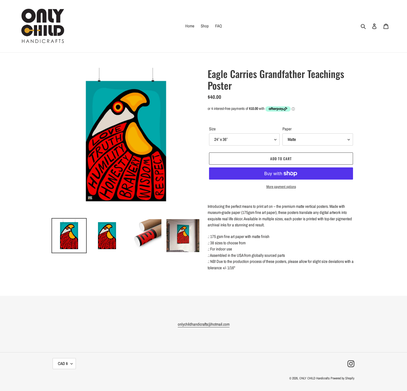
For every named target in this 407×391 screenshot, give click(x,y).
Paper (287, 129)
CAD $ (63, 363)
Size (212, 129)
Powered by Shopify (342, 378)
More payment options (281, 186)
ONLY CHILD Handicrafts (314, 378)
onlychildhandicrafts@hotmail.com (204, 324)
